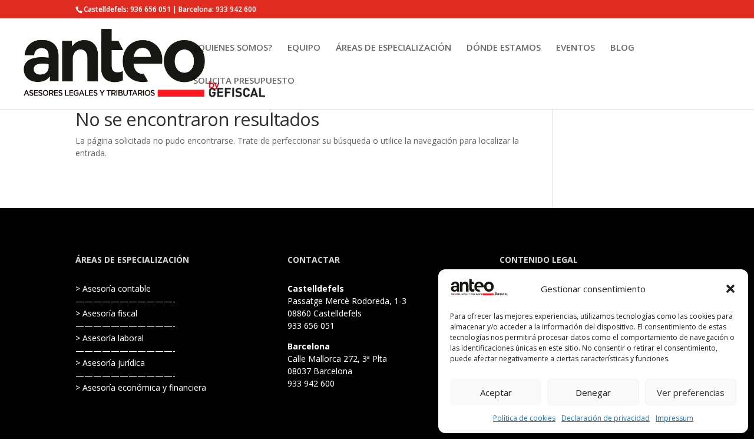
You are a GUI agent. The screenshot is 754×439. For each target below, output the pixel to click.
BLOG (622, 48)
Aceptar (496, 392)
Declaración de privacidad (605, 418)
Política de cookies (524, 418)
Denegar (593, 392)
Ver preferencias (691, 392)
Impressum (674, 418)
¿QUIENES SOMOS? (232, 48)
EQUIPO (303, 48)
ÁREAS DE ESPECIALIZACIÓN (393, 48)
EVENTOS (575, 48)
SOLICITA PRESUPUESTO (244, 81)
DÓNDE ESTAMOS (504, 48)
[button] (730, 289)
